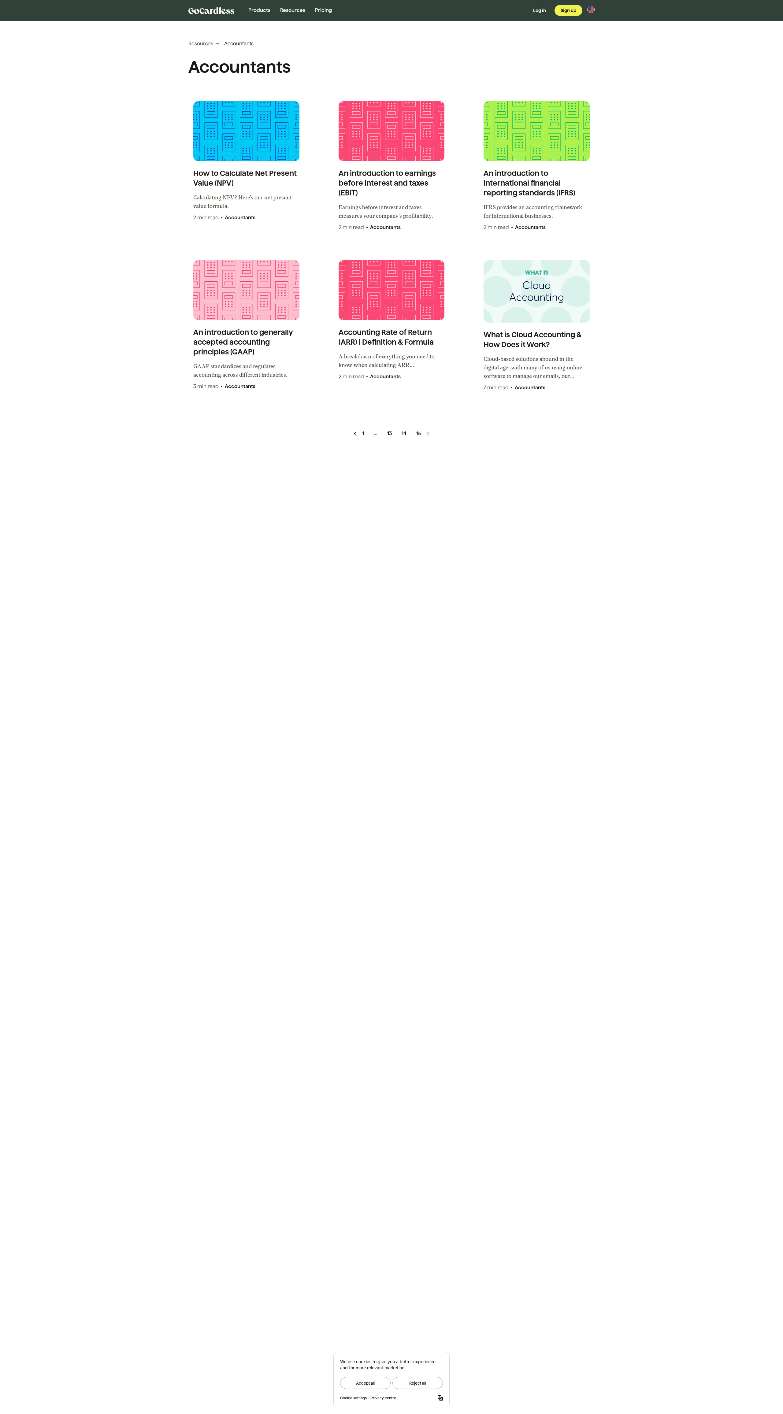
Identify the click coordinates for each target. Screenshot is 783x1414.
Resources (292, 10)
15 (418, 433)
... (375, 433)
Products (259, 10)
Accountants (240, 217)
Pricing (323, 10)
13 (389, 433)
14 (404, 433)
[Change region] (591, 9)
